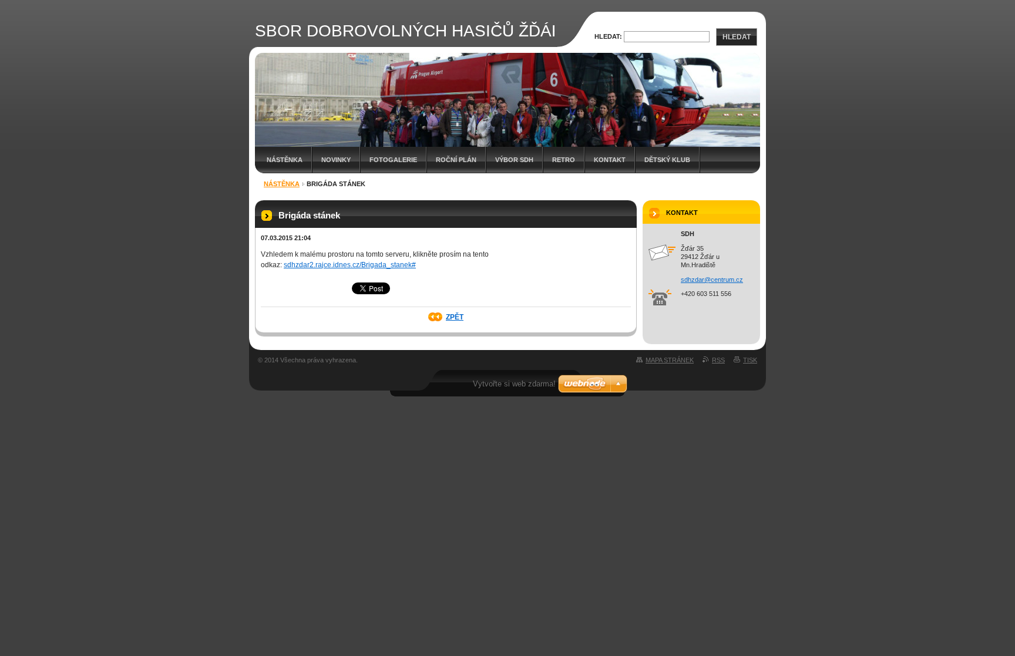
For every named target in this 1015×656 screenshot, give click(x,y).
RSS (718, 360)
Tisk (750, 360)
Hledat (736, 37)
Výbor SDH (514, 159)
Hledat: (608, 36)
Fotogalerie (393, 159)
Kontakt (610, 159)
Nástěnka (285, 159)
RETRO (563, 159)
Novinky (336, 159)
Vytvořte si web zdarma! (514, 383)
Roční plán (456, 159)
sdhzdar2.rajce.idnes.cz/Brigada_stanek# (350, 265)
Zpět (454, 317)
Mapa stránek (670, 360)
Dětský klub (667, 159)
